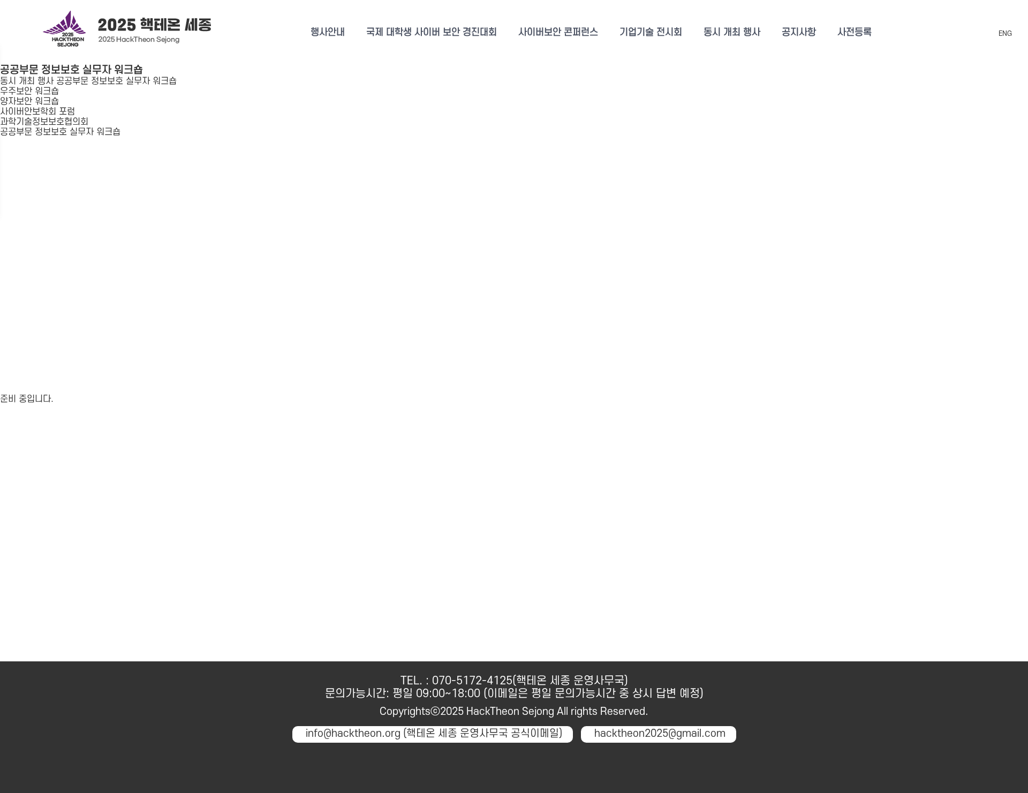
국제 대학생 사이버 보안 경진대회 (431, 32)
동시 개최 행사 (732, 32)
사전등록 (854, 32)
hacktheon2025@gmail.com (659, 733)
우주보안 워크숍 (29, 91)
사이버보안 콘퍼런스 (558, 32)
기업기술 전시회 (650, 32)
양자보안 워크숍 (29, 101)
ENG (1005, 33)
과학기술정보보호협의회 (44, 122)
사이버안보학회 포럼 (37, 112)
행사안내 (328, 32)
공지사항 (799, 32)
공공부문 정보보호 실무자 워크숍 (60, 132)
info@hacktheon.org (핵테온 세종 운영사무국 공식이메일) (434, 733)
